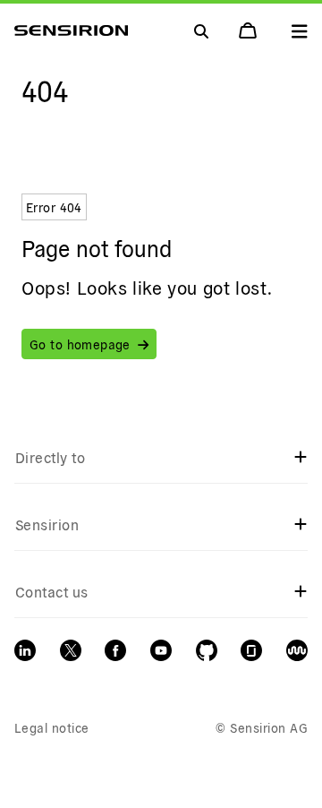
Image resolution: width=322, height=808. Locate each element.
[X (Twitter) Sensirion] (70, 650)
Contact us (52, 591)
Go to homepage (80, 344)
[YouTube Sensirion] (161, 650)
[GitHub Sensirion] (206, 650)
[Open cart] (249, 30)
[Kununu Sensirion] (297, 650)
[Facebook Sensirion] (115, 650)
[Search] (300, 30)
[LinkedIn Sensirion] (25, 650)
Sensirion (47, 524)
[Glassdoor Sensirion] (251, 650)
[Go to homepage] (71, 30)
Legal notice (51, 727)
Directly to (50, 457)
